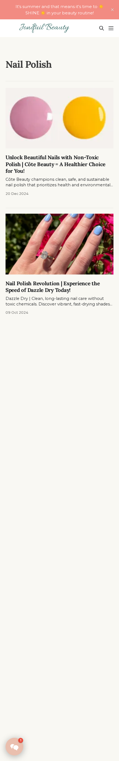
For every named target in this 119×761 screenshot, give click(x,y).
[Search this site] (101, 28)
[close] (112, 9)
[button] (14, 746)
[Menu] (111, 28)
